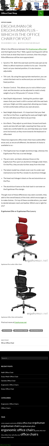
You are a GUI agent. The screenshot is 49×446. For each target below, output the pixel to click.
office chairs (29, 434)
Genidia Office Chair (8, 381)
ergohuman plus (36, 330)
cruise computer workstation (9, 423)
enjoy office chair (24, 423)
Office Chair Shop (9, 13)
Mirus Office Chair (7, 341)
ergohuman (7, 330)
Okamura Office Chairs (7, 437)
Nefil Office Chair (7, 372)
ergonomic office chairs (18, 430)
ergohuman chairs (20, 330)
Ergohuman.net (20, 322)
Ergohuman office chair (38, 49)
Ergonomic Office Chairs (10, 385)
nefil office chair (16, 435)
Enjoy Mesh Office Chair (9, 377)
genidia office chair (40, 430)
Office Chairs (6, 22)
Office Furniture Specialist (30, 43)
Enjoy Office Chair (7, 389)
